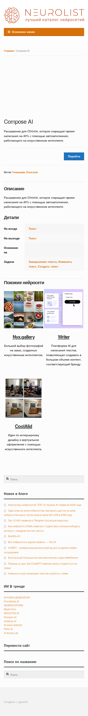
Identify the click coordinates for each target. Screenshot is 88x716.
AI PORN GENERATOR (17, 597)
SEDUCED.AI (11, 613)
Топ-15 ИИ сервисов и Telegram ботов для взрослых (38, 520)
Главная (9, 51)
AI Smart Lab (11, 633)
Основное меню (23, 32)
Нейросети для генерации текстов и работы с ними (38, 573)
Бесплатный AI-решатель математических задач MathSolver (43, 557)
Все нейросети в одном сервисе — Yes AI (32, 542)
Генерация (18, 172)
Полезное (32, 172)
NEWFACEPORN (13, 605)
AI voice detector (13, 625)
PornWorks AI (11, 601)
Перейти (74, 156)
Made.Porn (10, 609)
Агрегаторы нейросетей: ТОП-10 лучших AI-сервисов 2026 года (44, 504)
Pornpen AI (10, 617)
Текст (32, 228)
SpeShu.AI (14, 536)
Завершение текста (43, 261)
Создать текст (48, 266)
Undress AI (10, 621)
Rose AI (8, 629)
